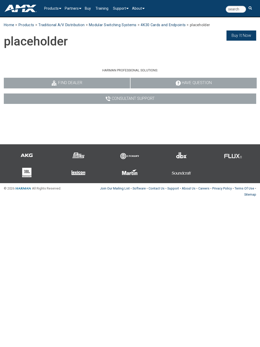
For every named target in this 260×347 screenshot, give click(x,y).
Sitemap (250, 194)
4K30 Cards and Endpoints (163, 25)
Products (51, 8)
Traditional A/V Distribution (61, 25)
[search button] (250, 5)
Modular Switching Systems (112, 25)
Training (101, 8)
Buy (88, 8)
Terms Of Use (244, 188)
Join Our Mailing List (115, 188)
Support (119, 8)
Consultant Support (133, 98)
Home (9, 25)
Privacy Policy (222, 188)
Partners (72, 8)
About (137, 8)
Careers (203, 188)
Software (139, 188)
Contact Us (157, 188)
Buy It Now (241, 35)
